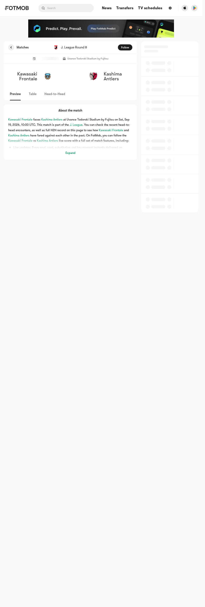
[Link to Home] (17, 8)
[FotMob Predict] (101, 28)
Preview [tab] (15, 94)
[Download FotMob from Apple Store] (185, 8)
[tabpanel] (101, 127)
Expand (70, 153)
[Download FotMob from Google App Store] (194, 8)
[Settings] (170, 8)
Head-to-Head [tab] (54, 94)
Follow (125, 47)
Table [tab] (32, 94)
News (107, 8)
